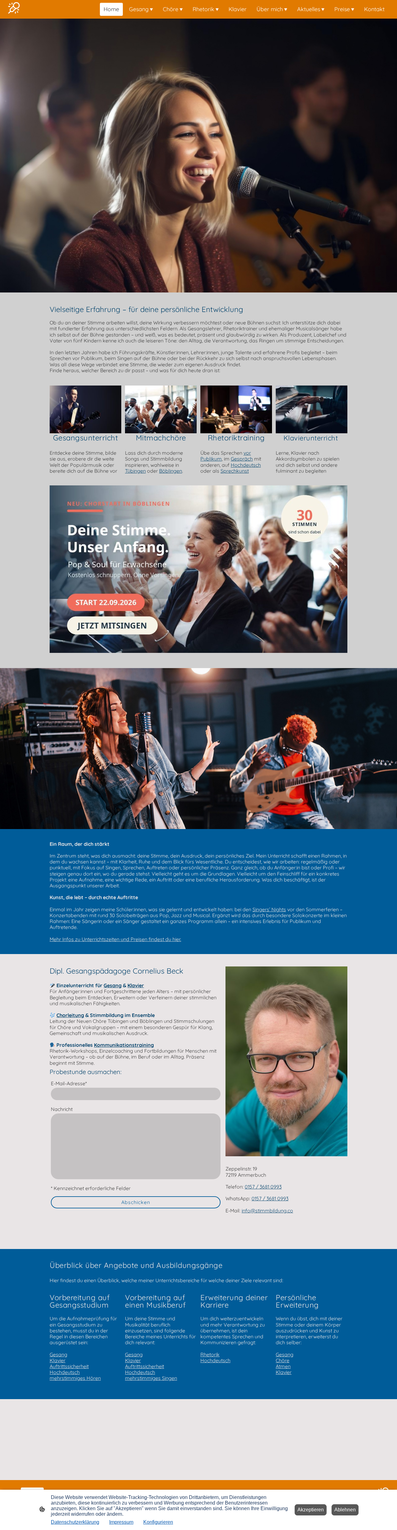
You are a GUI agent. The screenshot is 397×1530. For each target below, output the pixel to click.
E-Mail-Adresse (69, 1083)
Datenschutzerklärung (75, 1522)
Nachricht (62, 1109)
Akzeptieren (310, 1509)
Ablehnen (345, 1509)
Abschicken (135, 1202)
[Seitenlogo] (14, 9)
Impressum (121, 1522)
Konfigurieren (158, 1522)
